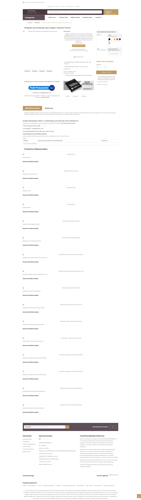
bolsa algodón (32, 485)
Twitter (67, 96)
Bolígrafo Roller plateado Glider (31, 224)
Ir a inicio (139, 496)
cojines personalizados (69, 485)
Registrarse (50, 6)
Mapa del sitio (26, 451)
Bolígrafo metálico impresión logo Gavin (33, 324)
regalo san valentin (109, 485)
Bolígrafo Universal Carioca (30, 174)
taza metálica (80, 485)
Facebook (75, 96)
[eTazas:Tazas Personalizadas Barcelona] (34, 4)
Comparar (77, 6)
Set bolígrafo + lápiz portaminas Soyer (33, 341)
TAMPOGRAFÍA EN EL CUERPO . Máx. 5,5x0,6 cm (76, 66)
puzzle (39, 485)
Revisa (62, 6)
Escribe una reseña (69, 73)
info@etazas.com (46, 93)
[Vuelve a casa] (24, 22)
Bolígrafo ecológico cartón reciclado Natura (34, 374)
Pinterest (84, 96)
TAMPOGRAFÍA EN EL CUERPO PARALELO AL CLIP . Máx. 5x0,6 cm (77, 63)
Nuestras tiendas (27, 439)
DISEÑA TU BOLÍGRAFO (78, 45)
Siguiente (59, 73)
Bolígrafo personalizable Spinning (32, 241)
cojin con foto (89, 485)
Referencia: (67, 31)
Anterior (25, 73)
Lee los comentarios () (70, 71)
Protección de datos (28, 449)
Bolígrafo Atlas (27, 207)
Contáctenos (26, 441)
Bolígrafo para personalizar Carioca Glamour (35, 257)
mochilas (58, 485)
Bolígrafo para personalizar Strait (31, 291)
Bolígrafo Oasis (27, 190)
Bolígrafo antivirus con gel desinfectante (33, 408)
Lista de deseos (69, 6)
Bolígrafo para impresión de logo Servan (34, 308)
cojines (25, 485)
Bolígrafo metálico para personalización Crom (35, 274)
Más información (32, 108)
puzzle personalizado (48, 485)
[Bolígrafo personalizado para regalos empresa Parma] (27, 73)
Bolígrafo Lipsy (26, 157)
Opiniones (49, 108)
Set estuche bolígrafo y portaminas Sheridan (35, 358)
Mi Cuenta (57, 6)
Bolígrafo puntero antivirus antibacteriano (34, 391)
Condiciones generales (29, 444)
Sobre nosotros (27, 446)
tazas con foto (98, 485)
